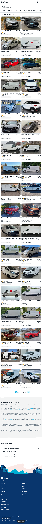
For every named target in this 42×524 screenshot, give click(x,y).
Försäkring (24, 493)
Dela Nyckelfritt (24, 491)
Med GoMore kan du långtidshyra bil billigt (13, 454)
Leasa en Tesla (3, 506)
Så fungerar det (4, 499)
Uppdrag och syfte (4, 486)
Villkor (2, 516)
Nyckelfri (3, 10)
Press (2, 488)
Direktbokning (10, 10)
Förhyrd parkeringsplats (20, 10)
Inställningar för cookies (19, 516)
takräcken (19, 409)
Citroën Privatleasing (5, 509)
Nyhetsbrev (3, 491)
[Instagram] (4, 480)
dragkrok (31, 408)
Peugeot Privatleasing (5, 504)
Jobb (2, 493)
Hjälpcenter (3, 485)
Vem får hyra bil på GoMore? (10, 456)
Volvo (11, 419)
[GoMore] (4, 2)
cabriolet (6, 420)
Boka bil (23, 485)
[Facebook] (2, 480)
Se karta (22, 521)
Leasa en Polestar (4, 510)
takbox (11, 409)
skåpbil (33, 419)
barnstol (27, 409)
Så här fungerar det (25, 486)
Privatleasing (3, 501)
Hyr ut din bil (24, 489)
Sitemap (12, 516)
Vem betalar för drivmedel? (9, 451)
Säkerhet (23, 494)
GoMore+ (23, 488)
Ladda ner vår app (4, 489)
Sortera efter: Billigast (31, 10)
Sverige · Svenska (6, 518)
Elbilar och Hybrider (4, 507)
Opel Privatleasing (4, 502)
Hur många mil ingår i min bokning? (11, 448)
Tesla (5, 419)
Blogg (2, 494)
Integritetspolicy (7, 516)
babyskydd (37, 409)
